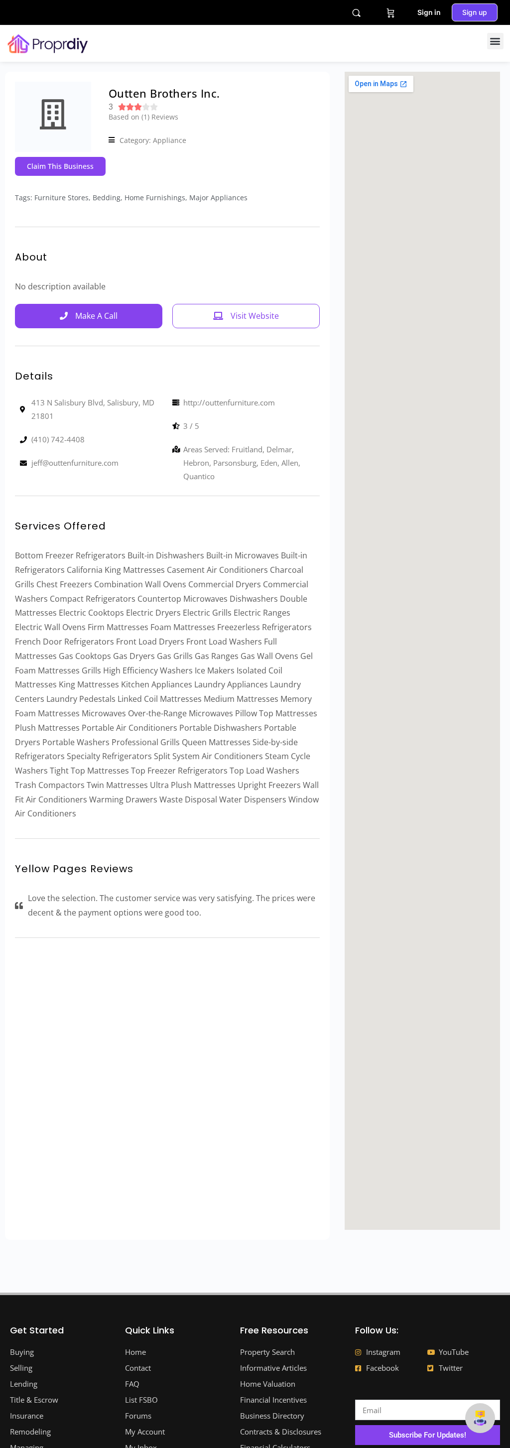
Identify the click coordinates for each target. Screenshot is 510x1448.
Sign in (429, 12)
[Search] (356, 12)
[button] (495, 41)
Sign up (474, 12)
